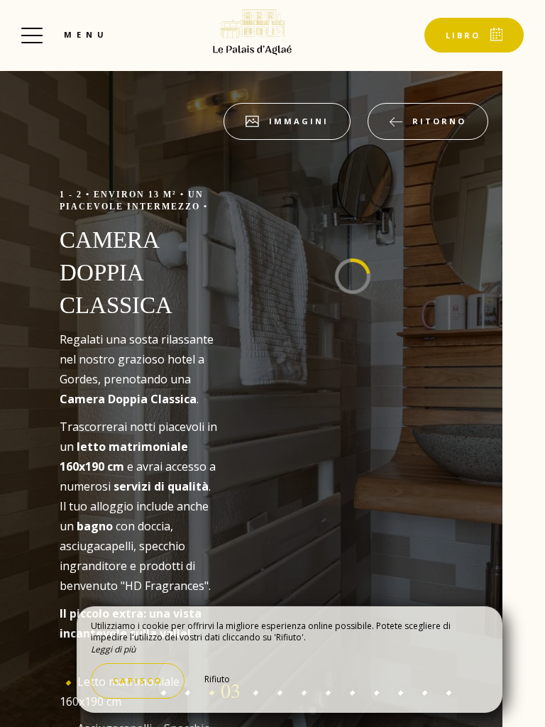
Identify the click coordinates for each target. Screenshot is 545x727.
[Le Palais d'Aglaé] (252, 32)
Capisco (138, 680)
